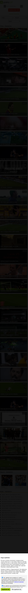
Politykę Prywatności (19, 582)
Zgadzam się (5, 589)
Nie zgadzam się (16, 589)
